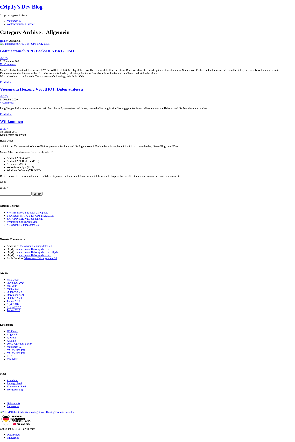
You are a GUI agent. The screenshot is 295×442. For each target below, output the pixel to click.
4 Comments (7, 102)
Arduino (11, 340)
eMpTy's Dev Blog (21, 7)
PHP (9, 356)
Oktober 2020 (14, 298)
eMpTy (4, 58)
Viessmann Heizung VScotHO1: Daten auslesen (41, 89)
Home (3, 40)
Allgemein (12, 334)
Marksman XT (15, 20)
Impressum (13, 406)
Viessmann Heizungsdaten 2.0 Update (27, 212)
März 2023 (13, 288)
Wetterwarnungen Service (21, 24)
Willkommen (11, 121)
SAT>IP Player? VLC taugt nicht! (25, 218)
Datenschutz (13, 403)
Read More (6, 82)
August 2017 (14, 307)
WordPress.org (15, 389)
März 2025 (13, 279)
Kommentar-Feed (16, 386)
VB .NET (12, 359)
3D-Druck (12, 331)
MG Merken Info (16, 349)
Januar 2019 (13, 301)
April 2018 (13, 304)
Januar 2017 (13, 310)
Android (11, 337)
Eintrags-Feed (14, 383)
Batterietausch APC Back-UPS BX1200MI (37, 51)
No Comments (8, 64)
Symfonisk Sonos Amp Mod (22, 221)
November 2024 (15, 282)
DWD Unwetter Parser (19, 343)
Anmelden (12, 380)
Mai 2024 (12, 285)
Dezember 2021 (15, 294)
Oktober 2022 (14, 291)
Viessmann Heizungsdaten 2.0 (23, 224)
